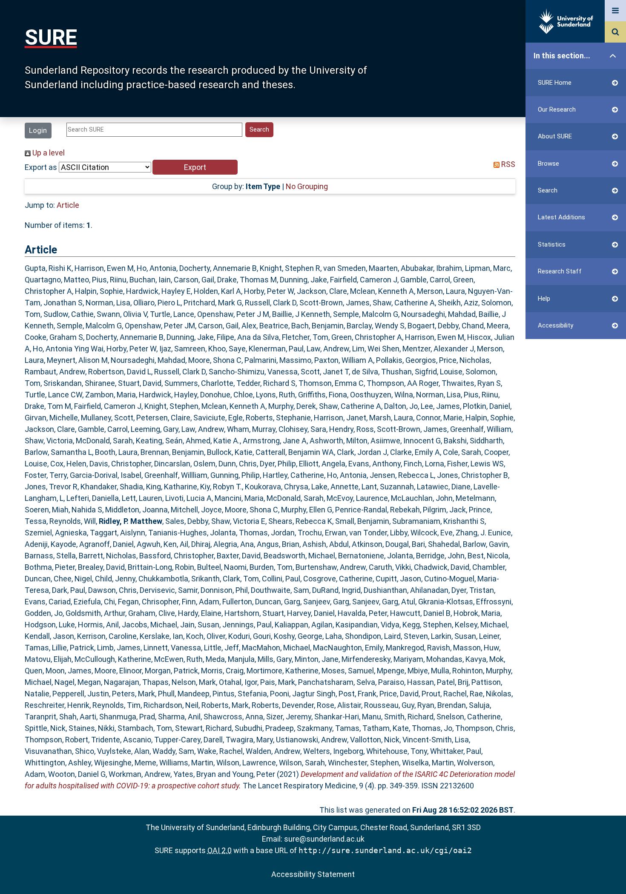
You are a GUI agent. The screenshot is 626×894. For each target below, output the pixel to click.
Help (544, 298)
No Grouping (307, 186)
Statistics (552, 244)
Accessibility (555, 325)
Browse (548, 163)
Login (38, 130)
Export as (41, 167)
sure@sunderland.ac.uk (324, 838)
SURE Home (554, 82)
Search (547, 190)
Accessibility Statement (313, 874)
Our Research (557, 109)
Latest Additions (561, 217)
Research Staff (560, 271)
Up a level (48, 152)
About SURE (555, 136)
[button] (195, 167)
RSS (507, 164)
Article (68, 205)
